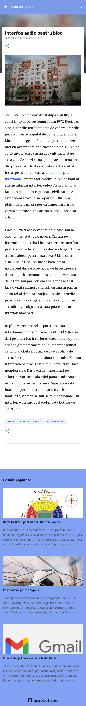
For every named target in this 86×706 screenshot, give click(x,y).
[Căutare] (80, 6)
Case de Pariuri (22, 6)
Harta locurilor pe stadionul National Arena (31, 522)
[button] (7, 46)
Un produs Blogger (45, 700)
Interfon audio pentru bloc (24, 421)
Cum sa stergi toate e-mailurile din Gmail (30, 658)
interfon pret (56, 421)
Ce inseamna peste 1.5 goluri (21, 590)
